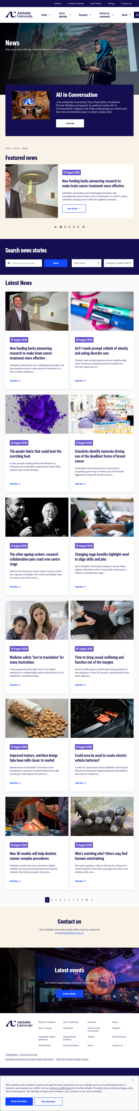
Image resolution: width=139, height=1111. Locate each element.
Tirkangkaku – (21, 1054)
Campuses (68, 1028)
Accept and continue (19, 1101)
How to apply (45, 1028)
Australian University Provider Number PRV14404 (29, 1059)
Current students (76, 3)
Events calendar (69, 993)
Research (92, 1022)
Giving (111, 3)
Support (116, 1028)
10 (86, 899)
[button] (133, 1080)
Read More (14, 380)
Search (56, 263)
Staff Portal (95, 3)
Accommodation (71, 1045)
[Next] (83, 227)
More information (48, 1101)
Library (57, 3)
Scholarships (44, 1045)
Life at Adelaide (70, 1022)
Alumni (91, 1037)
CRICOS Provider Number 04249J (72, 1059)
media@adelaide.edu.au (71, 933)
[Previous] (56, 227)
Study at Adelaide (46, 1022)
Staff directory (119, 1037)
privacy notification (61, 1088)
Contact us (126, 3)
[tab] (61, 227)
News (90, 1045)
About (115, 1022)
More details (73, 208)
